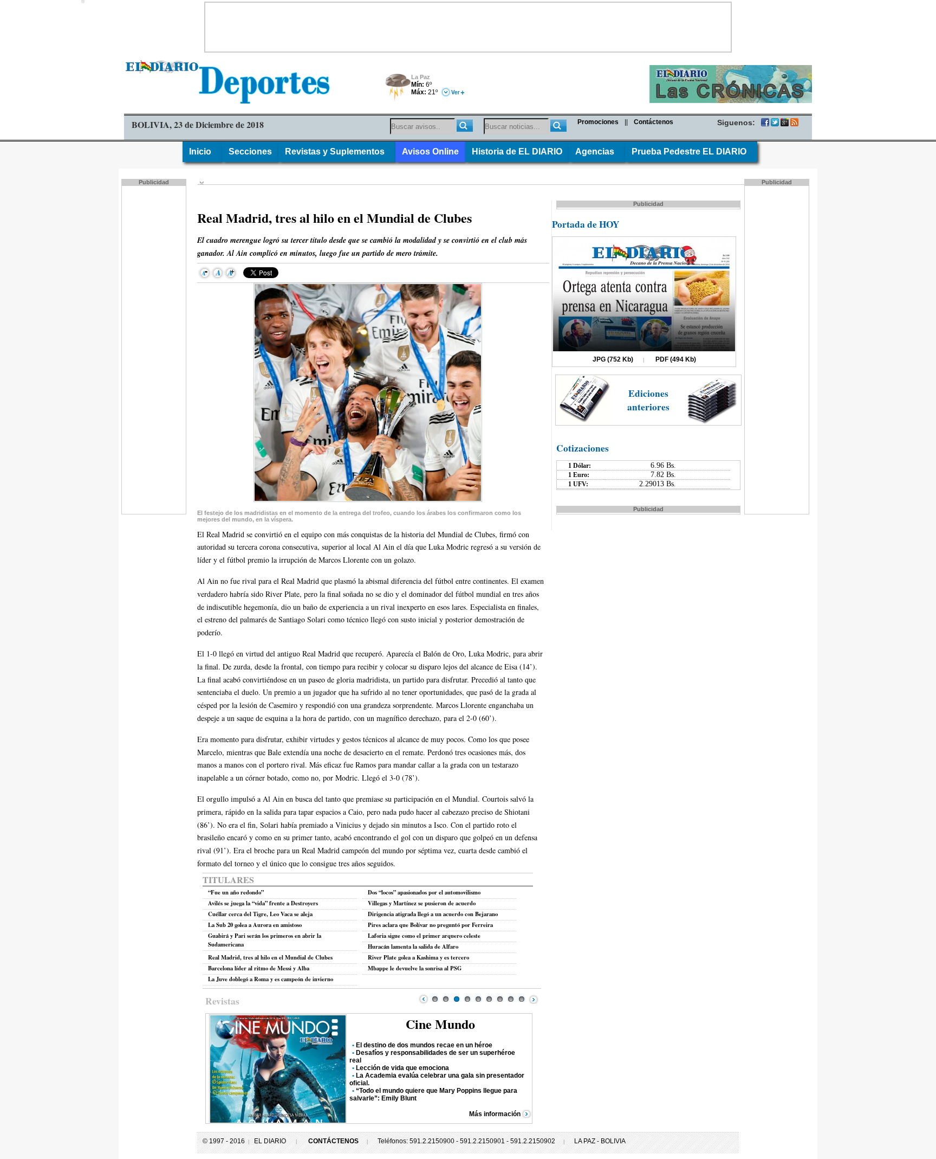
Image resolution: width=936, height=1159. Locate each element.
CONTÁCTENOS (333, 1141)
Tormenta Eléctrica (396, 88)
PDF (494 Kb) (675, 359)
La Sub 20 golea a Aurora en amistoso (255, 924)
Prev (423, 999)
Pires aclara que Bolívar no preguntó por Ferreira (430, 924)
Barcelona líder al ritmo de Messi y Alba (258, 968)
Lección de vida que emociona (402, 1068)
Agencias (597, 151)
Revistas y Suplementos (337, 151)
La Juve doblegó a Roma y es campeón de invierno (270, 979)
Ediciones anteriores (648, 400)
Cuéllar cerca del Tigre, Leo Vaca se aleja (260, 914)
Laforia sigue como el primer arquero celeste (424, 935)
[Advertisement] (468, 27)
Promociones (598, 122)
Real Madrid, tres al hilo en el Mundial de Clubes (270, 957)
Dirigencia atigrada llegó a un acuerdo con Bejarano (433, 914)
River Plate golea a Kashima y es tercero (418, 957)
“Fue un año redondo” (236, 892)
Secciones (250, 151)
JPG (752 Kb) (613, 359)
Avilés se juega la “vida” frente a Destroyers (263, 903)
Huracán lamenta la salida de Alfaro (413, 946)
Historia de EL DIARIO (517, 151)
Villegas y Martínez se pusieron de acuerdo (422, 903)
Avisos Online (430, 151)
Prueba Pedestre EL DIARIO (691, 151)
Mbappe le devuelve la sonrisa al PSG (414, 968)
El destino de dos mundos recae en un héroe (424, 1045)
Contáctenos (653, 122)
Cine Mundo (440, 1023)
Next (533, 999)
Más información (495, 1114)
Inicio (202, 151)
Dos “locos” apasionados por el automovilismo (424, 892)
